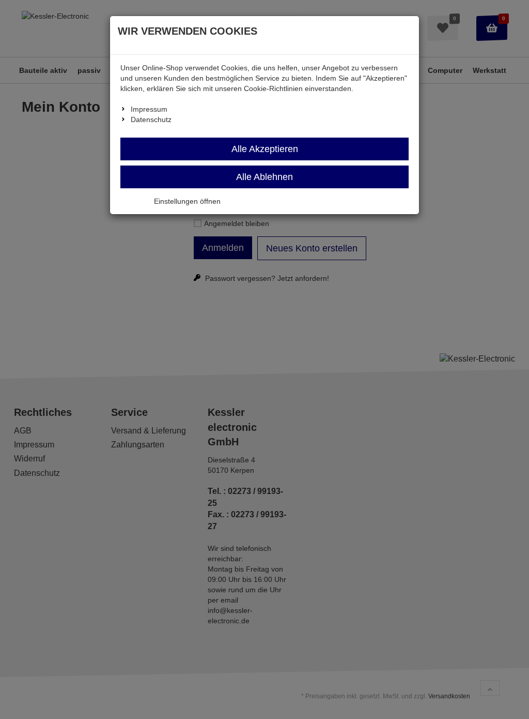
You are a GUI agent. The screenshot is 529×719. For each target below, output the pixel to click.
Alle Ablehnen (264, 177)
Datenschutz (151, 119)
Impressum (149, 109)
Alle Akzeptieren (264, 149)
